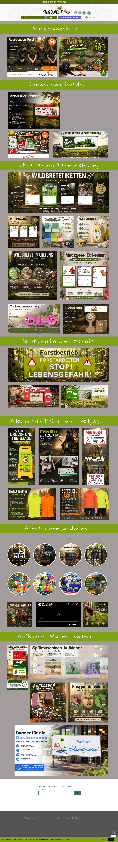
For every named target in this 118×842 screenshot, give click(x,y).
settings (104, 839)
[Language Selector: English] (51, 17)
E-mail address (42, 789)
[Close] (116, 839)
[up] (114, 832)
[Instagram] (75, 12)
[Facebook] (79, 12)
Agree (111, 839)
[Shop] (89, 13)
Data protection (65, 839)
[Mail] (84, 13)
